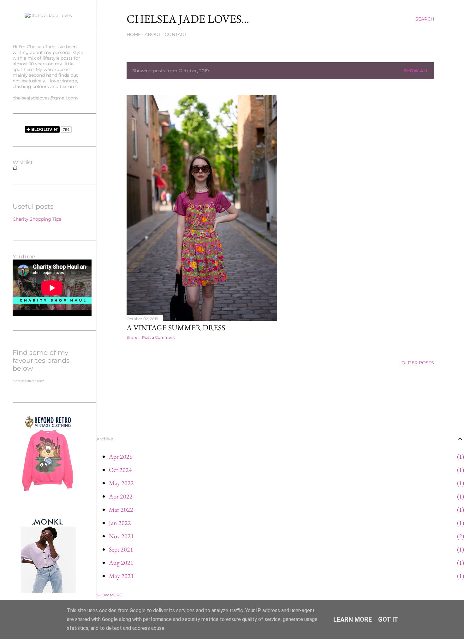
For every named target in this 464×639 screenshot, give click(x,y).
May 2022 (121, 483)
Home (134, 34)
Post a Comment (158, 337)
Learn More (352, 619)
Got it (388, 619)
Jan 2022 (120, 523)
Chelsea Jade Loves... (188, 18)
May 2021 (121, 576)
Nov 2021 (121, 536)
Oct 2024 (120, 470)
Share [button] (132, 337)
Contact (176, 34)
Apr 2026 (121, 456)
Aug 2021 (121, 562)
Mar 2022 (121, 509)
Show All (415, 71)
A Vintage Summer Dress (176, 327)
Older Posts (418, 363)
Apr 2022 (121, 496)
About (153, 34)
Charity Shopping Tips (37, 219)
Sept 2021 (121, 549)
